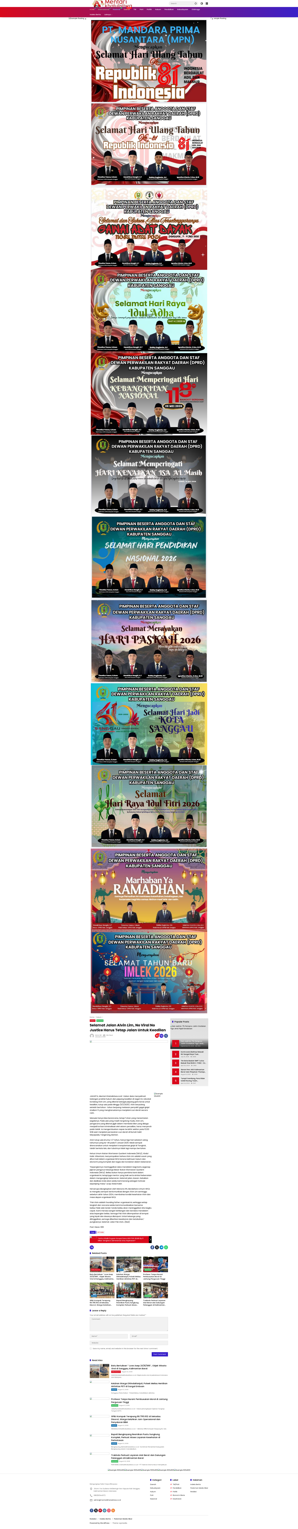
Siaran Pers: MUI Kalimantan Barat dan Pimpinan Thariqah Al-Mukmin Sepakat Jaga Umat (193, 1071)
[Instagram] (109, 1510)
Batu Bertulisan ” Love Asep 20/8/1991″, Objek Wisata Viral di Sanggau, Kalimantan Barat (102, 1276)
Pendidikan (177, 1488)
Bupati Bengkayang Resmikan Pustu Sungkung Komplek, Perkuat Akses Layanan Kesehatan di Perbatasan (127, 1302)
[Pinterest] (100, 1510)
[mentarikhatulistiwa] (113, 3)
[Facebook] (152, 1247)
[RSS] (113, 1510)
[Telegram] (161, 1247)
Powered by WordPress (99, 1523)
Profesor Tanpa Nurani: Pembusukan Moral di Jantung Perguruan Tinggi (154, 1276)
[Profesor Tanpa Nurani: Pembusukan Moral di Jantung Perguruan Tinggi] (155, 1264)
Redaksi (193, 1491)
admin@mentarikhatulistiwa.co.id (107, 1500)
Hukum (92, 1021)
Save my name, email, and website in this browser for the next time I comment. (125, 1348)
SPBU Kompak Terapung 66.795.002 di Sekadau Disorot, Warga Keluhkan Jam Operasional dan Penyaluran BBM (100, 1302)
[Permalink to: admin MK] (92, 1036)
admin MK (98, 1035)
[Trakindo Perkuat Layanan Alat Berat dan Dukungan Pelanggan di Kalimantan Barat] (155, 1290)
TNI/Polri (176, 1484)
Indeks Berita (195, 1484)
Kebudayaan (95, 1270)
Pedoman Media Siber (199, 1488)
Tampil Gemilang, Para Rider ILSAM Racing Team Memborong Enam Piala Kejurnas (193, 1079)
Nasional (100, 1021)
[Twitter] (157, 1247)
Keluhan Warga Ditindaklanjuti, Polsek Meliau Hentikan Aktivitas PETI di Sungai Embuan (128, 1276)
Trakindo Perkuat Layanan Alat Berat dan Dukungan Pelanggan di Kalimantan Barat (154, 1302)
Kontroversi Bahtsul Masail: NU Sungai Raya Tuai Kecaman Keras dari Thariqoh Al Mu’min (193, 1053)
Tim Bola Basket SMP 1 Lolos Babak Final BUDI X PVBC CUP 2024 (193, 1062)
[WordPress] (104, 1510)
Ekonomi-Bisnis (179, 1495)
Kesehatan (177, 1499)
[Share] (166, 1036)
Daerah (120, 1270)
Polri (151, 1495)
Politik (101, 1232)
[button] (195, 3)
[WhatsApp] (166, 1247)
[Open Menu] (206, 3)
